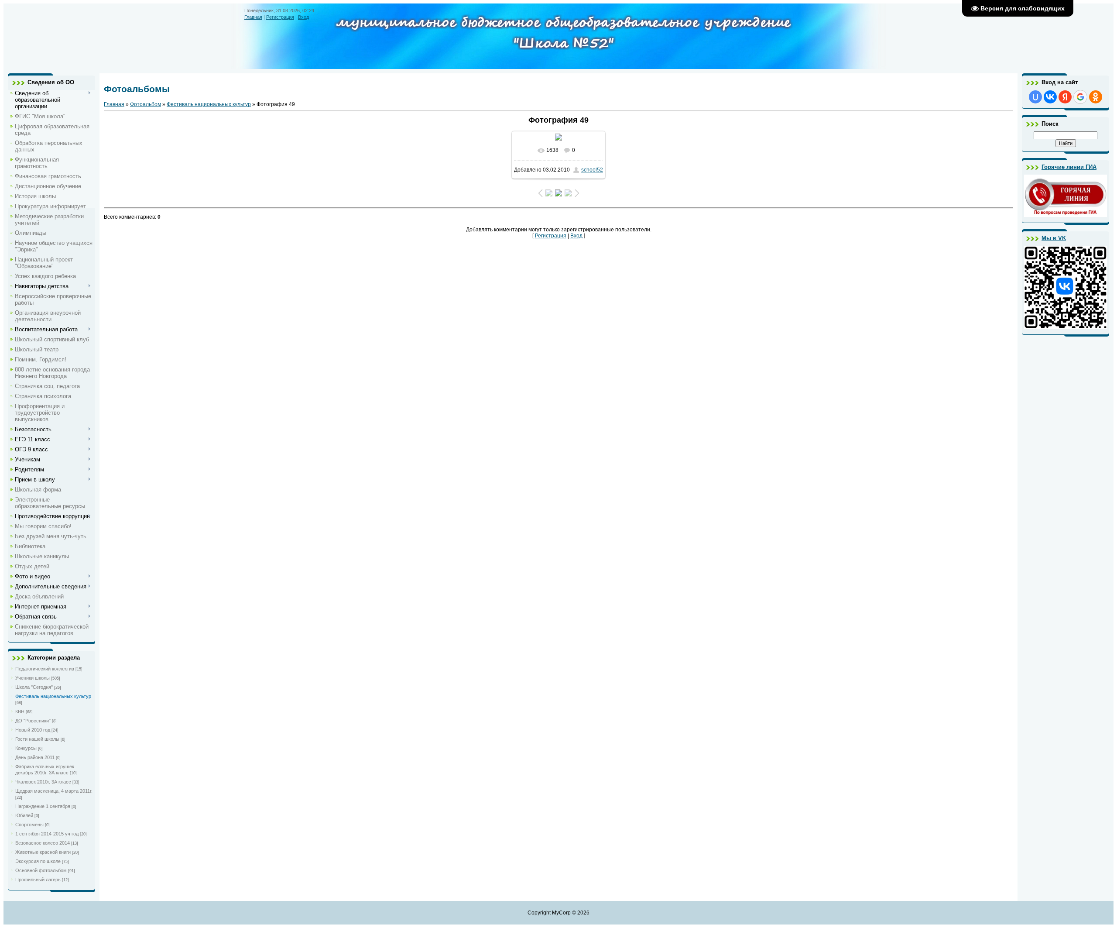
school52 (592, 170)
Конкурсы (26, 748)
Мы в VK (1054, 238)
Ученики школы (32, 678)
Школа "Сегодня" (34, 687)
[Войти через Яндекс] (1065, 96)
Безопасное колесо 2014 (42, 843)
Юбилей (24, 815)
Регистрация (280, 17)
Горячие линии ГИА (1069, 167)
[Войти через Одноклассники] (1095, 96)
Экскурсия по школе (38, 861)
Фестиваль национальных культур (53, 696)
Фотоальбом (145, 104)
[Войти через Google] (1080, 97)
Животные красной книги (43, 852)
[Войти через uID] (1035, 96)
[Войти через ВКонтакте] (1050, 96)
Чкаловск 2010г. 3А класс (43, 781)
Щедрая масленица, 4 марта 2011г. (54, 791)
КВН (19, 711)
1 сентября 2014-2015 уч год (47, 833)
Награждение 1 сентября (42, 806)
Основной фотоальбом (41, 870)
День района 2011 (35, 757)
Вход (303, 17)
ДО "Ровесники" (33, 720)
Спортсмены (29, 824)
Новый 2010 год (32, 729)
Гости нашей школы (37, 739)
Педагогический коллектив (44, 668)
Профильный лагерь (38, 879)
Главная (253, 17)
